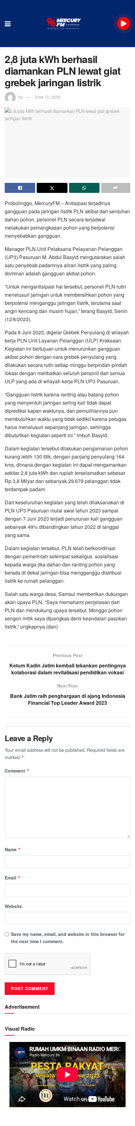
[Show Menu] (8, 23)
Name (13, 849)
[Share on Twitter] (52, 188)
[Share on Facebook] (20, 188)
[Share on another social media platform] (115, 188)
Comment (17, 770)
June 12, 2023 (47, 97)
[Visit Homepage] (64, 23)
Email (13, 877)
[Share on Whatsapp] (84, 188)
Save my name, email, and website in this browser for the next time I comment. (68, 937)
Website (13, 906)
